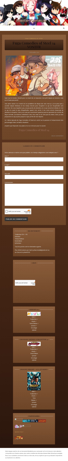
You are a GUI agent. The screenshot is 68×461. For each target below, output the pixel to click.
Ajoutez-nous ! (19, 432)
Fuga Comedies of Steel (34, 38)
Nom (7, 156)
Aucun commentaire (57, 136)
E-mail (7, 165)
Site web (7, 173)
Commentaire (9, 182)
